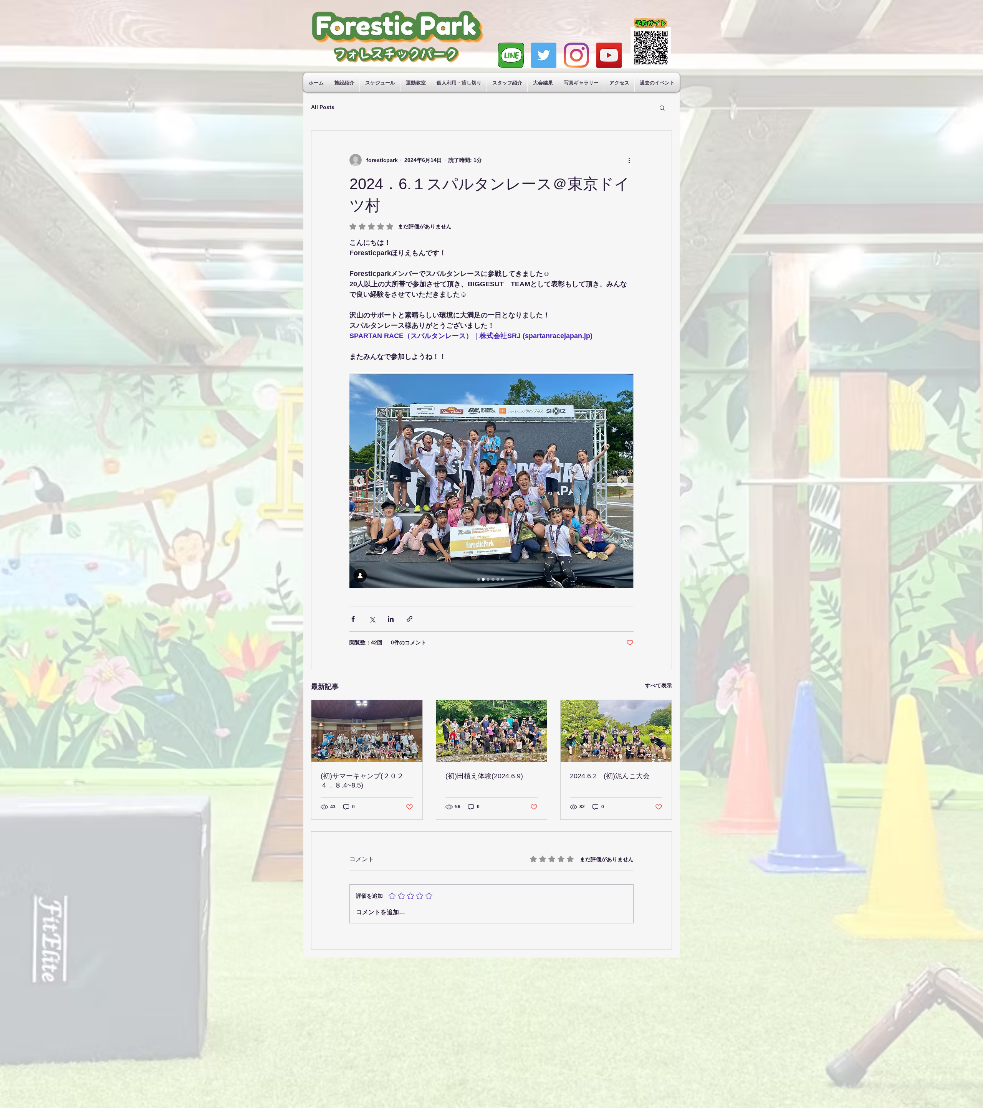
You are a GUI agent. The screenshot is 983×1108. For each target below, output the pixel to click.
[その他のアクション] (629, 160)
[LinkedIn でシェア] (390, 619)
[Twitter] (543, 55)
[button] (662, 107)
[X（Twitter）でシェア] (372, 619)
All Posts (322, 107)
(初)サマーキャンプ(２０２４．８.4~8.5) (362, 780)
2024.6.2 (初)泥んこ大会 (610, 776)
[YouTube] (609, 55)
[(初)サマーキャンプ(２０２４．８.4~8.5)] (366, 731)
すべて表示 (658, 685)
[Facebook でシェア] (353, 619)
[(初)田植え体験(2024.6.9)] (491, 731)
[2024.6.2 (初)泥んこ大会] (616, 731)
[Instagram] (576, 55)
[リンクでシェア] (409, 619)
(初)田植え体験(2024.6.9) (484, 776)
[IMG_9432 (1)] (511, 55)
